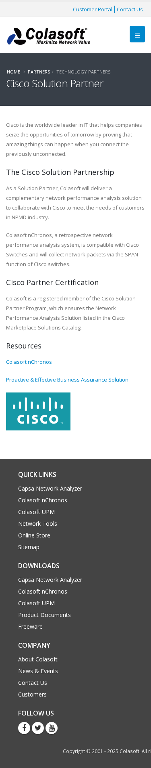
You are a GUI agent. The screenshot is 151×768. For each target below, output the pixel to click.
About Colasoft (38, 659)
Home (13, 72)
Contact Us (130, 9)
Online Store (34, 535)
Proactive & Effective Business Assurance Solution (67, 379)
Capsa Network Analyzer (50, 488)
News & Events (38, 671)
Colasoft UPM (36, 512)
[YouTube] (52, 728)
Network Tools (37, 523)
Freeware (30, 626)
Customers (32, 694)
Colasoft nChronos (29, 361)
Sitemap (28, 547)
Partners (39, 72)
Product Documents (44, 615)
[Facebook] (24, 728)
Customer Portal (92, 9)
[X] (38, 728)
